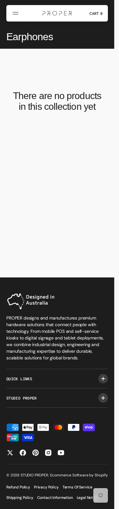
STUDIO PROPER (34, 475)
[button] (16, 13)
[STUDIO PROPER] (57, 13)
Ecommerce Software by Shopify (79, 475)
